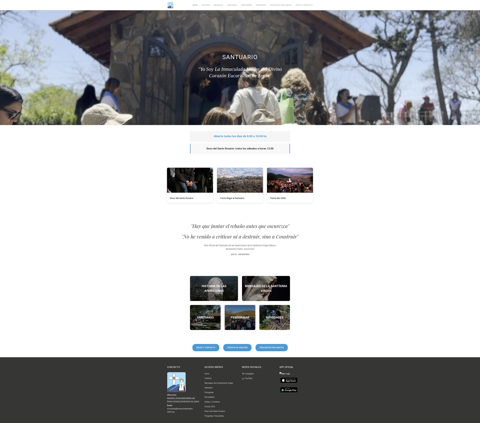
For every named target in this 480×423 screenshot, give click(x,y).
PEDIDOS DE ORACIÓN (237, 347)
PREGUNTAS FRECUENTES (281, 5)
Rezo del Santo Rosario (214, 411)
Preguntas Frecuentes (214, 416)
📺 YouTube (247, 378)
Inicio (206, 373)
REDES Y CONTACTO (304, 5)
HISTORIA (206, 5)
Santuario (208, 387)
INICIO (195, 5)
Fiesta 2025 (209, 406)
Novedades (209, 397)
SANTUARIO (232, 5)
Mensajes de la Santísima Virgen (218, 383)
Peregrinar (209, 392)
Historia (207, 378)
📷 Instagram (248, 373)
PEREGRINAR (246, 5)
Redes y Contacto (212, 402)
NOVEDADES (261, 5)
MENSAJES (218, 5)
